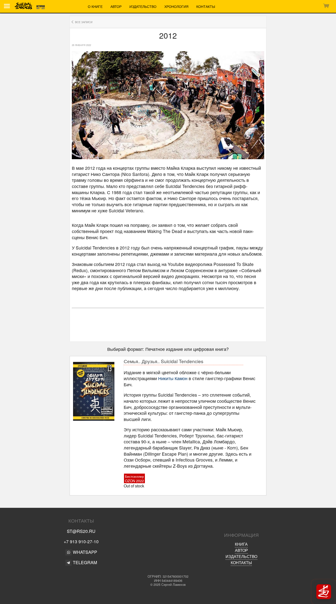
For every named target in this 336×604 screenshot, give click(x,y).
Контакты (205, 6)
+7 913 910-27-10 (81, 541)
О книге (95, 6)
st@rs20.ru (81, 531)
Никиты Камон (172, 378)
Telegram (84, 562)
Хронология (176, 6)
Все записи (83, 22)
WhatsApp (84, 552)
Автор (116, 6)
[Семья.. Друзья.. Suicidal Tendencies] (97, 391)
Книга (241, 544)
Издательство (142, 6)
